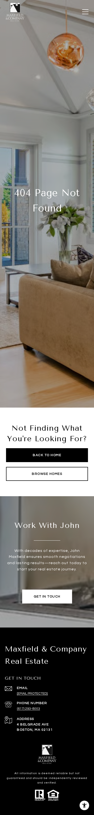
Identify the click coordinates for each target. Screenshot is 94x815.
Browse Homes (47, 474)
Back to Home (47, 455)
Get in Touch (47, 596)
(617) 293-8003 (28, 708)
